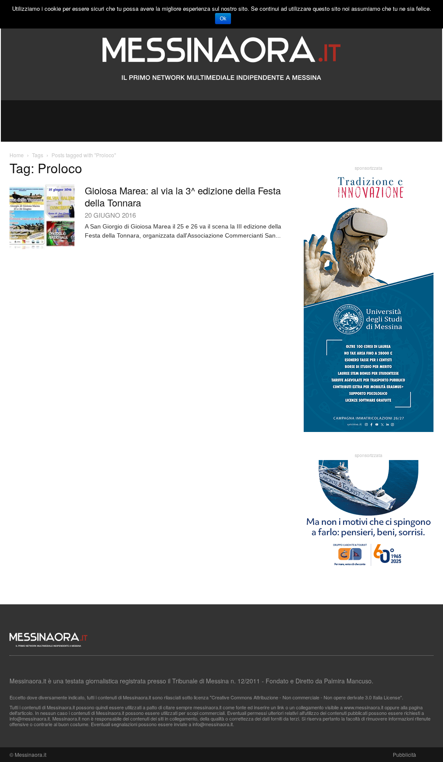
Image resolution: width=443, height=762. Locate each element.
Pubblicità (404, 754)
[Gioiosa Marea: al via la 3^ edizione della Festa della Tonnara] (42, 216)
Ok (223, 19)
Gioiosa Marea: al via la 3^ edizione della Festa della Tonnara (183, 196)
